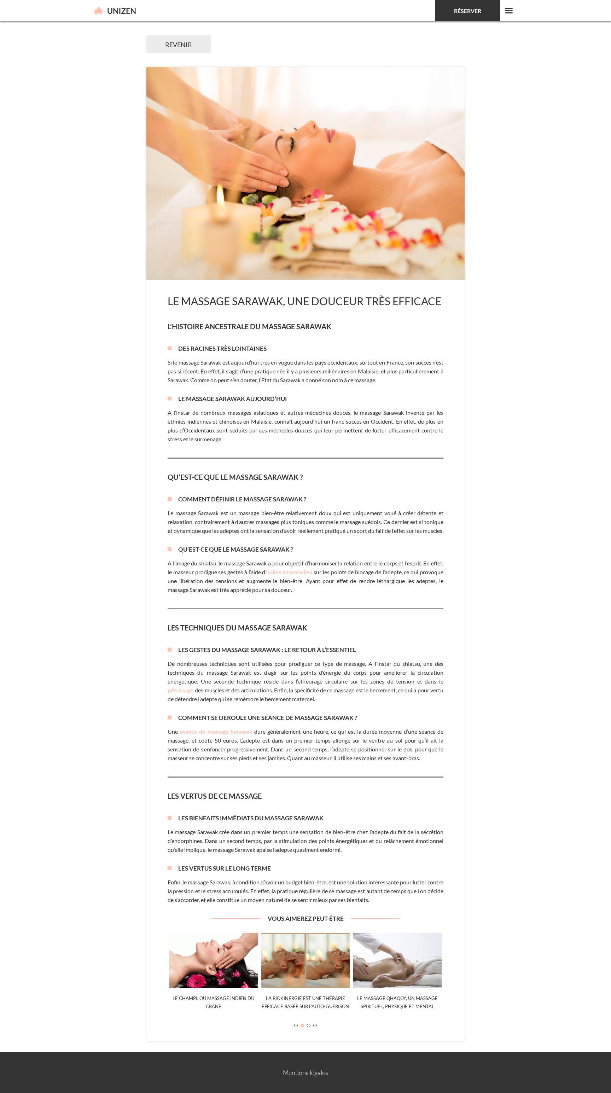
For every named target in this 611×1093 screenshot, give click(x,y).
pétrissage (181, 690)
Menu (509, 10)
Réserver (467, 10)
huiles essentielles (289, 572)
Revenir (178, 44)
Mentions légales (305, 1072)
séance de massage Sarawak (216, 731)
